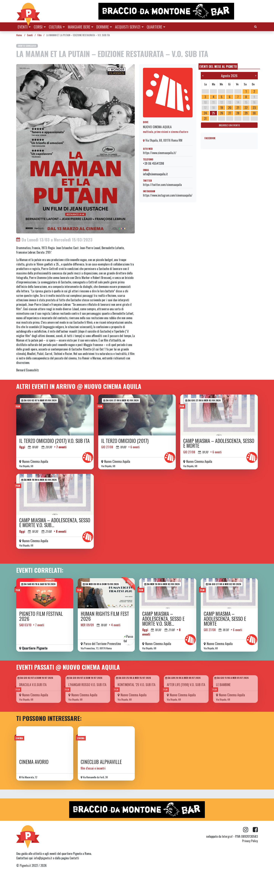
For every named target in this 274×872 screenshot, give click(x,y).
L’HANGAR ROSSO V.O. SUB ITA (87, 684)
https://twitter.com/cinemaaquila (162, 184)
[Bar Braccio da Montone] (177, 11)
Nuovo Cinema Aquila (157, 126)
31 (205, 118)
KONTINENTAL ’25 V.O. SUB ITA (136, 684)
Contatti (74, 858)
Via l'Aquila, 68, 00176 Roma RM (163, 140)
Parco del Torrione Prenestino (102, 643)
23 (254, 107)
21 (238, 107)
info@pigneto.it (43, 858)
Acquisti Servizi (127, 27)
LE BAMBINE (223, 684)
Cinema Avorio (33, 761)
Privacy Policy (250, 841)
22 (246, 107)
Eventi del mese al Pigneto (218, 66)
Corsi (38, 27)
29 (246, 113)
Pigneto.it (25, 865)
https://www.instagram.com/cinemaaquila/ (167, 195)
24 (205, 113)
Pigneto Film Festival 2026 (41, 616)
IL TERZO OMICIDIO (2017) (125, 440)
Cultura (55, 27)
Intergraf (227, 836)
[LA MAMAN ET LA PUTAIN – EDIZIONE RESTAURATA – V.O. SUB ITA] (75, 148)
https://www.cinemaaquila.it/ (159, 153)
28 (237, 113)
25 (213, 113)
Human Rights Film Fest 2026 (105, 616)
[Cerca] (255, 26)
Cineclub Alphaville (101, 761)
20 (229, 107)
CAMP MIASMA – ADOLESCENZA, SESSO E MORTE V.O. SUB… (54, 522)
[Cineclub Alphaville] (106, 741)
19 (221, 107)
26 (221, 113)
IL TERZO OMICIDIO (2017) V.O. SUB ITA (54, 440)
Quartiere (154, 27)
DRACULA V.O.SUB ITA (33, 684)
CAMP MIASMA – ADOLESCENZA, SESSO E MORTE (218, 443)
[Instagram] (248, 829)
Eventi (23, 27)
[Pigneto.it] (28, 11)
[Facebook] (255, 829)
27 (229, 113)
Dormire (102, 27)
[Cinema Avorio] (44, 741)
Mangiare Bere (79, 27)
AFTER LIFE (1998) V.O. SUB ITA (186, 684)
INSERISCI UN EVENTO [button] (229, 125)
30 (254, 113)
